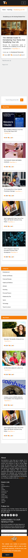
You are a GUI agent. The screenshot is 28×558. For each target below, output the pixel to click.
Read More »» (16, 48)
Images (3, 494)
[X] (11, 515)
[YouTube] (2, 515)
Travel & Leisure (7, 307)
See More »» (22, 478)
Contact (3, 489)
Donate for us (4, 491)
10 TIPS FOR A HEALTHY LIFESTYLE (13, 368)
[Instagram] (14, 515)
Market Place (4, 496)
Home (4, 9)
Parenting (5, 289)
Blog (2, 488)
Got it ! (8, 555)
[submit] (21, 99)
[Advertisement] (14, 82)
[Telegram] (16, 515)
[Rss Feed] (5, 515)
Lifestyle (5, 286)
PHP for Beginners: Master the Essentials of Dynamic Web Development (11, 250)
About (2, 484)
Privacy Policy (4, 497)
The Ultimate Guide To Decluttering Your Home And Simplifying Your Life (14, 40)
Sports (4, 300)
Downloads (4, 492)
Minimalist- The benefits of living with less (14, 339)
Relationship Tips (7, 296)
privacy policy (7, 550)
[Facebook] (8, 515)
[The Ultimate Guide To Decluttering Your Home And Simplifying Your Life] (14, 27)
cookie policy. (17, 550)
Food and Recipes (7, 279)
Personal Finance (7, 293)
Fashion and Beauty (7, 275)
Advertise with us (5, 486)
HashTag (9, 9)
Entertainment (6, 272)
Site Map (3, 500)
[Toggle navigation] (24, 2)
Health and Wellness (8, 282)
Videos (3, 502)
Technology (5, 303)
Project (3, 499)
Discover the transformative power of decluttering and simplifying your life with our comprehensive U (14, 46)
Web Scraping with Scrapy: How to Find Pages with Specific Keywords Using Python (13, 220)
